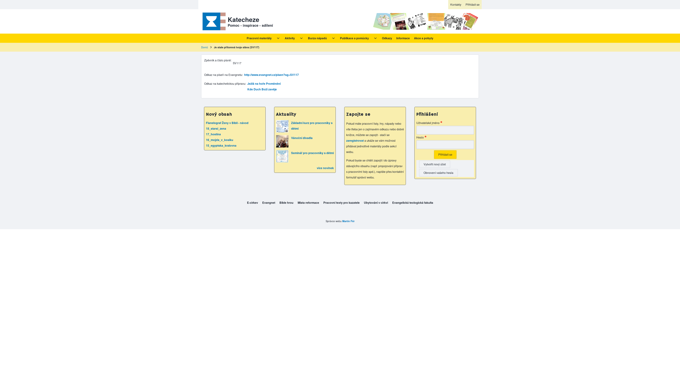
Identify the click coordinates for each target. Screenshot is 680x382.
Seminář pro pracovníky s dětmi (312, 153)
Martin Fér (348, 221)
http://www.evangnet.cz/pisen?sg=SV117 (271, 75)
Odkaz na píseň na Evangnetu (223, 75)
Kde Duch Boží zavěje (262, 89)
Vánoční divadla (302, 138)
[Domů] (213, 21)
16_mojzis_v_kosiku (219, 140)
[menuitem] (455, 4)
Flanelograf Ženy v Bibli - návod (227, 123)
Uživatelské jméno (428, 123)
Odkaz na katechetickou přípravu (224, 84)
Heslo (420, 137)
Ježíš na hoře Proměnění (264, 84)
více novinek (325, 168)
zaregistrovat (355, 140)
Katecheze (243, 19)
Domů (204, 47)
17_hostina (213, 134)
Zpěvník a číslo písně (217, 60)
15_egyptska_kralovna (221, 145)
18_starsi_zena (216, 128)
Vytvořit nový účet (435, 164)
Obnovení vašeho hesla (438, 173)
